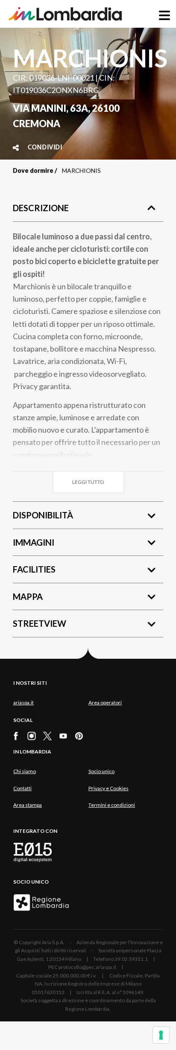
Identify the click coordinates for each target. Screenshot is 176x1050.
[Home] (65, 14)
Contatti (22, 788)
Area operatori (105, 702)
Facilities (34, 569)
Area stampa (27, 805)
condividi (45, 147)
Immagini (33, 542)
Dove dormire (33, 170)
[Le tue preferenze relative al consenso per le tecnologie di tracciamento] (161, 1035)
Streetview (39, 623)
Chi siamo (24, 771)
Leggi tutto (88, 482)
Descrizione (41, 208)
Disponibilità (43, 515)
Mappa (28, 596)
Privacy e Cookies (108, 788)
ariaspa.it (23, 702)
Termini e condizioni (111, 805)
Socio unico (101, 771)
